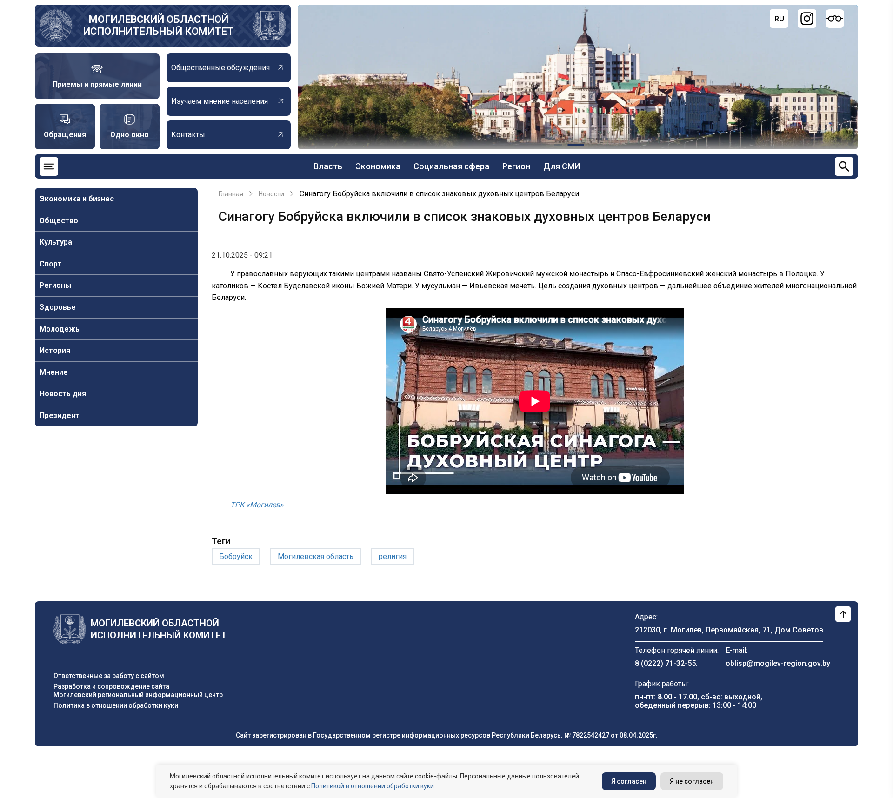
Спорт (51, 263)
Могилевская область (315, 556)
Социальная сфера (451, 166)
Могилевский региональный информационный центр (138, 694)
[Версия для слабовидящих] (835, 18)
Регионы (55, 285)
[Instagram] (807, 18)
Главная (231, 194)
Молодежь (60, 329)
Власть (327, 166)
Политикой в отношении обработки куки (372, 786)
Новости (271, 194)
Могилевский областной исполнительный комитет (158, 25)
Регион (516, 166)
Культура (56, 242)
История (55, 350)
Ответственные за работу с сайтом (108, 675)
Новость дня (63, 393)
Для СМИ (561, 166)
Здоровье (58, 307)
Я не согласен (692, 781)
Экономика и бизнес (77, 198)
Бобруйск (236, 556)
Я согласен (628, 781)
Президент (60, 415)
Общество (59, 220)
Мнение (54, 372)
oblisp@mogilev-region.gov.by (778, 663)
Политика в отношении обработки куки (115, 705)
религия (393, 556)
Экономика (377, 166)
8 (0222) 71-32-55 (665, 663)
